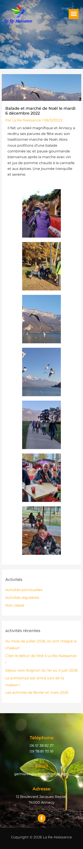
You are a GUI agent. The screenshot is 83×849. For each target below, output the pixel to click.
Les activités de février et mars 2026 (36, 692)
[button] (74, 14)
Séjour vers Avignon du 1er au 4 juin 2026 (41, 670)
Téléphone (42, 737)
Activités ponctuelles (23, 590)
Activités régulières (22, 597)
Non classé (14, 605)
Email (41, 766)
